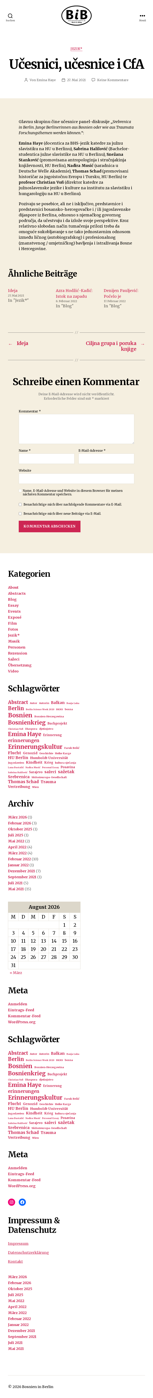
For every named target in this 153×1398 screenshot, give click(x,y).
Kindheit (34, 762)
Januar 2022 (18, 865)
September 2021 (22, 877)
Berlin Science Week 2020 (40, 709)
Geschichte (46, 753)
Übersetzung (19, 665)
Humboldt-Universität (49, 758)
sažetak (66, 771)
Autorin (44, 703)
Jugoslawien (16, 762)
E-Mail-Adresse (92, 451)
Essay (13, 605)
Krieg (48, 762)
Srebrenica (19, 776)
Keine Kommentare (112, 80)
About (13, 587)
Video (13, 671)
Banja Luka (73, 703)
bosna (69, 709)
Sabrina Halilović (17, 772)
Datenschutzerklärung (28, 1252)
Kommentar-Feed (24, 1016)
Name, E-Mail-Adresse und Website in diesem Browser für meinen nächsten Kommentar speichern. (73, 492)
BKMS (59, 709)
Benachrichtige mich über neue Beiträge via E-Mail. (62, 514)
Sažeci (14, 659)
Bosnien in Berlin (37, 1386)
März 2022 (17, 853)
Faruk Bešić (71, 748)
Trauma (48, 782)
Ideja (13, 290)
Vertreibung (19, 787)
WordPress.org (21, 1022)
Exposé (14, 617)
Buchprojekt (57, 723)
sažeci (50, 772)
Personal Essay (50, 767)
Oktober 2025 (20, 829)
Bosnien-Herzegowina (49, 716)
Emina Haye (46, 80)
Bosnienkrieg (27, 722)
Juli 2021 (15, 883)
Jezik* (76, 49)
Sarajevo (36, 772)
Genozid (30, 753)
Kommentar (30, 411)
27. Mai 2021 (76, 80)
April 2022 (17, 847)
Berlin (16, 708)
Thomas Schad (23, 781)
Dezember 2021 (21, 871)
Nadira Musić (33, 767)
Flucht (14, 752)
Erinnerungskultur (35, 746)
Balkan (58, 702)
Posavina (68, 767)
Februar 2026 (19, 823)
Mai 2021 (16, 889)
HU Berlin (18, 757)
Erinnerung (52, 735)
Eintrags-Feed (21, 1010)
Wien (35, 787)
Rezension (17, 653)
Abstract (18, 702)
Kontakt (15, 1261)
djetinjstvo (46, 729)
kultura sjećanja (65, 762)
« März (16, 972)
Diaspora (31, 729)
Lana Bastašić (16, 767)
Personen (17, 647)
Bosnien (20, 715)
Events (14, 611)
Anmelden (17, 1004)
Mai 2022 (16, 841)
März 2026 (17, 817)
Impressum (18, 1243)
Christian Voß (15, 729)
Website (25, 470)
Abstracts (17, 593)
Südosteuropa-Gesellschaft (49, 777)
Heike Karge (63, 753)
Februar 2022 (19, 859)
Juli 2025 (15, 835)
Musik (14, 641)
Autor (33, 703)
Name (25, 451)
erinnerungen (23, 740)
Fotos (13, 629)
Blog (12, 599)
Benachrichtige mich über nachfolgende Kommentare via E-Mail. (73, 504)
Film (12, 623)
